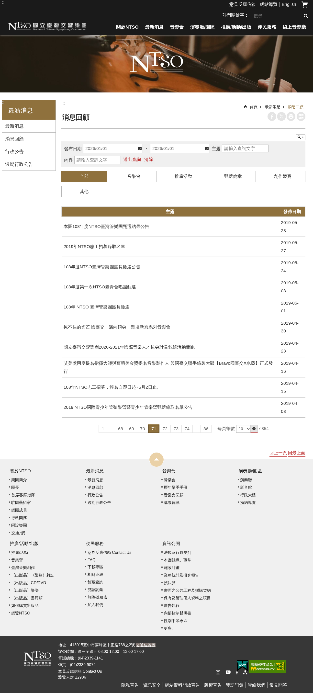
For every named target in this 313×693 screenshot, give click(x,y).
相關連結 (95, 574)
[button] (254, 429)
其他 (84, 191)
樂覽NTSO (20, 613)
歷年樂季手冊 (175, 487)
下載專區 (95, 567)
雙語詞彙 (95, 590)
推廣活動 (183, 176)
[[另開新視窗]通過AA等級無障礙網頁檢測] (267, 666)
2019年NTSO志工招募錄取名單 (94, 246)
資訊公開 (171, 543)
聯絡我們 (256, 685)
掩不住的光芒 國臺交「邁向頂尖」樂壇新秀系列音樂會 (117, 327)
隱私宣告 (130, 685)
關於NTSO (127, 27)
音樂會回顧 (173, 495)
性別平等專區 (175, 621)
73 (176, 428)
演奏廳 (246, 480)
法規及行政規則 (177, 552)
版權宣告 (213, 685)
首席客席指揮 (23, 495)
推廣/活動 (19, 552)
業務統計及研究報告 (181, 575)
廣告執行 (171, 605)
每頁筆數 (226, 428)
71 (153, 428)
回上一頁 (278, 452)
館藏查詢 (95, 582)
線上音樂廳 (294, 27)
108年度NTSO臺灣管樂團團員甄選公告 (102, 266)
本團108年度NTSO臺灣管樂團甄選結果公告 (106, 226)
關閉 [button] (156, 459)
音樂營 (17, 560)
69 (131, 428)
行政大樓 (248, 495)
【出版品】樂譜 (25, 590)
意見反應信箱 (242, 4)
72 (165, 428)
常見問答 (278, 685)
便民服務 (267, 27)
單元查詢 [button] (300, 137)
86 (205, 428)
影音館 (246, 487)
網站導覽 (269, 4)
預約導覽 (248, 502)
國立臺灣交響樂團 (47, 26)
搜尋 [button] (305, 15)
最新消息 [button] (20, 110)
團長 (15, 487)
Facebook (272, 116)
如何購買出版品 (25, 605)
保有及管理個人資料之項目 (187, 598)
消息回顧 (14, 138)
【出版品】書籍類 (27, 598)
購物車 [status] (304, 4)
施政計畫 (171, 568)
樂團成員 (19, 510)
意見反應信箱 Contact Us (109, 552)
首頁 (253, 107)
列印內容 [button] (291, 116)
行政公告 (14, 151)
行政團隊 (19, 518)
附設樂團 (19, 525)
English (289, 4)
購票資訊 (171, 502)
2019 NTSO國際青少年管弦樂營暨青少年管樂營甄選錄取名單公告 (128, 407)
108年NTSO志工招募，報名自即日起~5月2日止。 (112, 387)
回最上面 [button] (296, 452)
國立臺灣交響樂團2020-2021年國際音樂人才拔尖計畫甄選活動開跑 (129, 347)
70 (142, 428)
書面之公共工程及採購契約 (187, 590)
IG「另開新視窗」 (220, 672)
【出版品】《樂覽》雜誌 (32, 575)
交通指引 (19, 533)
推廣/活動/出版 (236, 27)
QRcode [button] (301, 116)
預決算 (170, 583)
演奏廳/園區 (202, 27)
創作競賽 (282, 176)
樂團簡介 (19, 480)
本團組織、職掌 (177, 560)
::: (4, 2)
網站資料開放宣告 (182, 685)
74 (187, 428)
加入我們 (95, 605)
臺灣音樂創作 (23, 568)
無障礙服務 (97, 597)
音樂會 (177, 27)
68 (120, 428)
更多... (169, 628)
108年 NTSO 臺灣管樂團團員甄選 (97, 307)
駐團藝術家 (21, 502)
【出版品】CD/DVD (28, 583)
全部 (84, 176)
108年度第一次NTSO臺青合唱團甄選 (100, 286)
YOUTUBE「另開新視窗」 (230, 672)
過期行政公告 (19, 164)
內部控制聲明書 (177, 613)
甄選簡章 (233, 176)
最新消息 (154, 27)
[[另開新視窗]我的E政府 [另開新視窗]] (242, 665)
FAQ (91, 560)
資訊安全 (152, 685)
